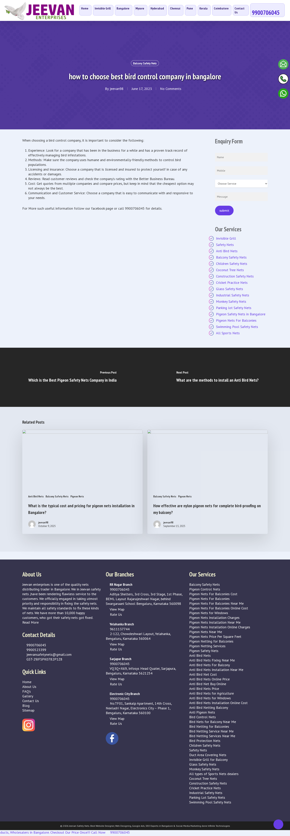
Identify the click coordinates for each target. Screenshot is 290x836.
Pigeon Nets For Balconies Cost (213, 594)
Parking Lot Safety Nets (207, 797)
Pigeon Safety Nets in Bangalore (240, 314)
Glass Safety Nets (229, 289)
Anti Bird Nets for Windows (210, 698)
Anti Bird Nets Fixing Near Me (212, 660)
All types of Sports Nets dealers (214, 774)
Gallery (27, 696)
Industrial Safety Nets (232, 295)
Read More (30, 622)
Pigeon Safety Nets (203, 650)
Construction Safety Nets (235, 276)
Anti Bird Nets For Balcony (209, 665)
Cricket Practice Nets (232, 282)
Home (26, 682)
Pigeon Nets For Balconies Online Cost (218, 608)
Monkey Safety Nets (231, 301)
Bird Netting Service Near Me (211, 731)
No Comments (170, 88)
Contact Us (30, 701)
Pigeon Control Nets (204, 589)
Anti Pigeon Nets (202, 712)
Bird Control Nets (202, 717)
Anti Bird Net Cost (203, 674)
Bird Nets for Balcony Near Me (212, 721)
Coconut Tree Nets (230, 270)
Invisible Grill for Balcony (208, 759)
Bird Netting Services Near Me (212, 736)
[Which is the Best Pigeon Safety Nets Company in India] (72, 377)
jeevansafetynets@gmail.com (48, 654)
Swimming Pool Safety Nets (237, 326)
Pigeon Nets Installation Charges (214, 617)
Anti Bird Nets (227, 251)
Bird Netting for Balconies (209, 726)
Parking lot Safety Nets (233, 307)
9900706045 (35, 645)
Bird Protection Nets (204, 740)
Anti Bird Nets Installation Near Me (216, 669)
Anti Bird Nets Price (204, 688)
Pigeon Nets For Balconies (236, 320)
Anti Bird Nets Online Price (209, 679)
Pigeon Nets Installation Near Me (214, 622)
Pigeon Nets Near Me (205, 632)
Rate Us (115, 614)
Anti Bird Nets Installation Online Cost (218, 703)
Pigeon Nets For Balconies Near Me (216, 603)
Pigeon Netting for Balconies (211, 641)
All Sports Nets (228, 333)
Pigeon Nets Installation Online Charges (219, 627)
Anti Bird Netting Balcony (208, 707)
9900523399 (35, 649)
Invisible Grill (226, 238)
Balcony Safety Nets (145, 63)
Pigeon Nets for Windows (208, 613)
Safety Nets (225, 244)
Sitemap (28, 710)
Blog (26, 705)
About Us (29, 686)
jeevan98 (116, 88)
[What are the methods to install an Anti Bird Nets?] (217, 377)
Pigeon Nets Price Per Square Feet (215, 636)
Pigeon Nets (77, 496)
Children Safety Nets (231, 263)
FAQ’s (26, 691)
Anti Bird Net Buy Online (207, 684)
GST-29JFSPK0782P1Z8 (43, 659)
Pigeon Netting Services (207, 646)
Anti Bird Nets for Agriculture (211, 693)
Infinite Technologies (219, 825)
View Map (116, 609)
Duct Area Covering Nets (207, 755)
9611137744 (119, 629)
